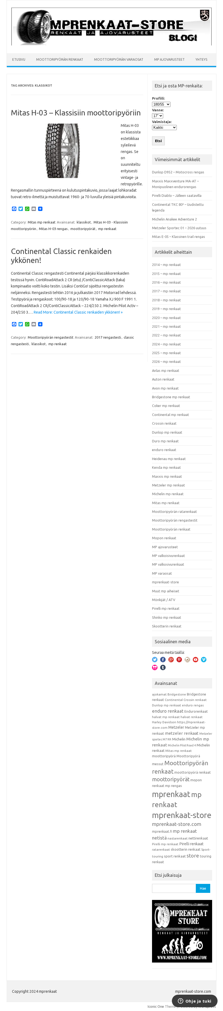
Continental (174, 699)
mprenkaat (171, 794)
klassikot (84, 222)
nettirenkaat (198, 838)
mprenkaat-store (165, 582)
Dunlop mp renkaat (167, 432)
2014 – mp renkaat (166, 264)
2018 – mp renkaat (166, 300)
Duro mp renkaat (165, 441)
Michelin (178, 739)
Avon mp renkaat (165, 388)
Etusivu (18, 59)
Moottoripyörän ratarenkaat (174, 511)
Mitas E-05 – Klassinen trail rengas (178, 236)
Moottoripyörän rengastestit (50, 337)
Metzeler (176, 727)
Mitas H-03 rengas (53, 229)
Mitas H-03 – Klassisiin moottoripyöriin (76, 112)
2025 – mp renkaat (166, 353)
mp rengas (173, 786)
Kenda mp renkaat (166, 467)
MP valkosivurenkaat (168, 564)
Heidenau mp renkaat (169, 459)
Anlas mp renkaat (165, 370)
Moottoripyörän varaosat (118, 59)
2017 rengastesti (108, 337)
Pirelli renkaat (191, 843)
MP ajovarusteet (169, 59)
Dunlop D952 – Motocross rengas (178, 172)
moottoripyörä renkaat (192, 772)
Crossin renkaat (164, 423)
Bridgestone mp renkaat (171, 397)
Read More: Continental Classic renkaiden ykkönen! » (78, 312)
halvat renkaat (192, 717)
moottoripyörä (164, 756)
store (193, 856)
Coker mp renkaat (166, 406)
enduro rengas (193, 705)
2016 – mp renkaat (166, 282)
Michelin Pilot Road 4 (182, 745)
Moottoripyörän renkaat (59, 59)
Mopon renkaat (164, 538)
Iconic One (156, 1006)
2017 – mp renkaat (166, 291)
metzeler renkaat (182, 733)
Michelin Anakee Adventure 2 (174, 219)
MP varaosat (162, 573)
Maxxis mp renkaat (167, 476)
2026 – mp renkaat (166, 361)
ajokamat (159, 694)
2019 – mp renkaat (166, 309)
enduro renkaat (164, 450)
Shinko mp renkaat (166, 617)
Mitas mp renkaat (41, 222)
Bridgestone (177, 694)
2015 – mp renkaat (166, 273)
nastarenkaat (178, 838)
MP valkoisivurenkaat (168, 555)
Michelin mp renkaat (168, 494)
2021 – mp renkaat (166, 326)
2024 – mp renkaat (166, 344)
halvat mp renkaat (166, 717)
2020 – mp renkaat (166, 318)
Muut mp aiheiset (165, 591)
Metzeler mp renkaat (168, 485)
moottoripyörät (82, 229)
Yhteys (201, 59)
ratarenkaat (161, 849)
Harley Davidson (164, 722)
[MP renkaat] (111, 44)
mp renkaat (107, 229)
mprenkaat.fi (162, 831)
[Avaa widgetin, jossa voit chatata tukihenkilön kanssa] (195, 1001)
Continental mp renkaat (170, 414)
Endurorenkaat (196, 711)
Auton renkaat (163, 379)
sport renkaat (175, 856)
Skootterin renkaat (166, 626)
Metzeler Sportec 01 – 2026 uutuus (179, 228)
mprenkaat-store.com (176, 824)
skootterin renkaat (185, 849)
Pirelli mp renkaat (165, 608)
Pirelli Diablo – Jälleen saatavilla (177, 195)
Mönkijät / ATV (163, 600)
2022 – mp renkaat (166, 335)
